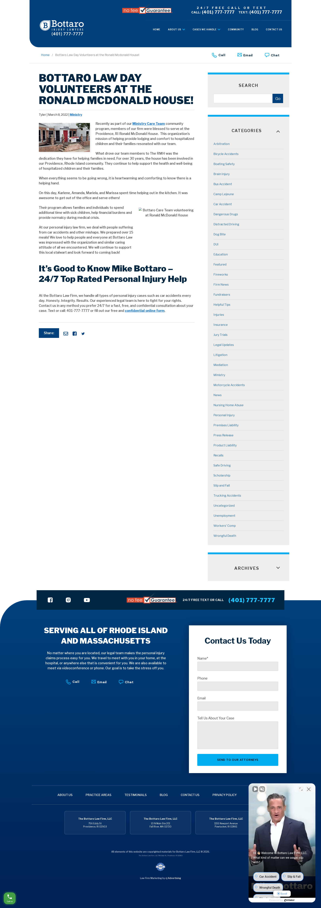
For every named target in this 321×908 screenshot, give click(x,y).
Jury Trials (220, 335)
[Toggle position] (301, 789)
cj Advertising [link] (173, 878)
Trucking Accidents (227, 495)
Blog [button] (255, 29)
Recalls (218, 455)
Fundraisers (221, 294)
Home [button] (156, 29)
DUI (215, 244)
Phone (202, 678)
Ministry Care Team (148, 124)
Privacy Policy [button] (225, 795)
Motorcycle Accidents (229, 385)
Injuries (218, 314)
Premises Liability (226, 425)
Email (248, 55)
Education (220, 254)
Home (45, 55)
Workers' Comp (224, 525)
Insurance (220, 325)
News (217, 395)
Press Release (223, 435)
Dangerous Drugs (225, 214)
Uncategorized (224, 505)
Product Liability (225, 445)
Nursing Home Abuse (228, 405)
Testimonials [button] (135, 795)
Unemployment (224, 515)
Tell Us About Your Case (215, 718)
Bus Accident (222, 184)
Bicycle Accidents (226, 154)
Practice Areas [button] (98, 795)
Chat (275, 55)
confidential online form (145, 311)
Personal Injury (224, 415)
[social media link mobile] (50, 599)
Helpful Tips (221, 304)
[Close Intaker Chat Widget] (309, 789)
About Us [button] (175, 29)
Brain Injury (221, 174)
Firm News (221, 284)
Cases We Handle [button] (205, 29)
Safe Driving (222, 465)
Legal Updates (223, 345)
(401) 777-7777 (213, 12)
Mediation (220, 365)
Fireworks (220, 274)
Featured (219, 264)
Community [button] (236, 29)
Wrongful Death (224, 536)
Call (222, 55)
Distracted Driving (226, 224)
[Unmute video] (255, 789)
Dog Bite (219, 234)
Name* (202, 658)
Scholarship (221, 475)
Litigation (220, 355)
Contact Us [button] (274, 29)
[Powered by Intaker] (289, 900)
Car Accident (222, 204)
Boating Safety (224, 164)
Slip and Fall (221, 485)
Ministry (76, 114)
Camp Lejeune (223, 194)
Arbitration (221, 144)
